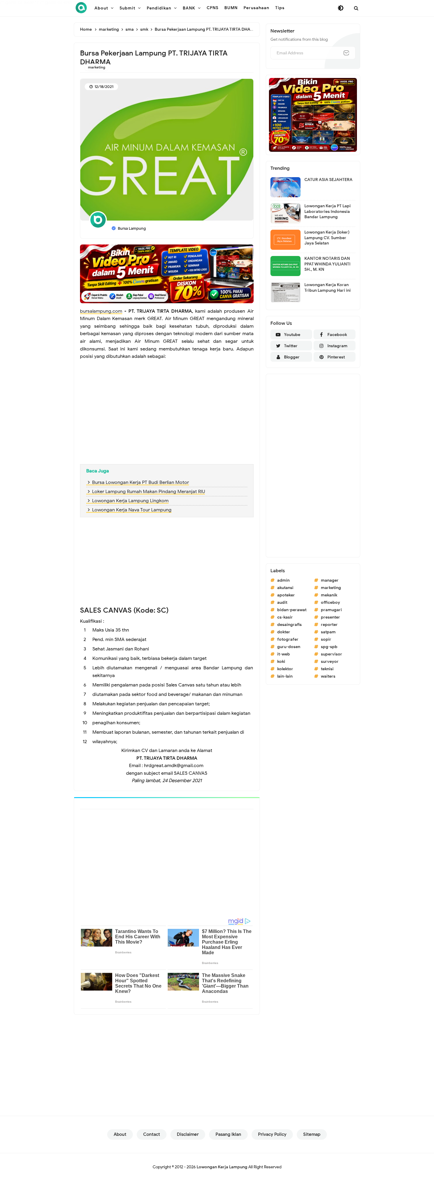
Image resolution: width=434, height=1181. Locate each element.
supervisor (331, 654)
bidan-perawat (291, 609)
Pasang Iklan (228, 1134)
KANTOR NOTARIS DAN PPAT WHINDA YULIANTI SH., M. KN (327, 264)
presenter (330, 617)
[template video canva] (313, 115)
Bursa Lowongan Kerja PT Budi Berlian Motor (140, 482)
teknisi (327, 668)
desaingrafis (289, 624)
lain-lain (285, 676)
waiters (328, 676)
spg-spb (329, 646)
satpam (328, 631)
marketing (96, 67)
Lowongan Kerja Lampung (222, 1166)
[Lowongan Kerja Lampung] (81, 7)
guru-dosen (288, 646)
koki (281, 661)
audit (282, 602)
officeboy (330, 602)
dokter (283, 631)
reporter (329, 624)
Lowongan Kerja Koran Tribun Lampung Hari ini (327, 287)
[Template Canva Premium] (167, 273)
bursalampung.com (101, 311)
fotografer (287, 639)
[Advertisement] (167, 417)
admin (283, 580)
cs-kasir (285, 617)
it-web (283, 654)
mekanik (329, 595)
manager (330, 580)
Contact (151, 1134)
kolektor (285, 668)
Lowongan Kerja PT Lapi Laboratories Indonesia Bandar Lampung (327, 211)
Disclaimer (188, 1134)
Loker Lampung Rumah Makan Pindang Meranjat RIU (148, 492)
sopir (326, 639)
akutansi (285, 587)
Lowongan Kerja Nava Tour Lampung (132, 510)
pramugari (331, 609)
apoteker (286, 595)
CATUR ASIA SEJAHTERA (328, 179)
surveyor (330, 661)
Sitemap (311, 1134)
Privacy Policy (272, 1134)
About (120, 1134)
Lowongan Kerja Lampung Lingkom (130, 501)
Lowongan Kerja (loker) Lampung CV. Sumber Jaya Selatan (327, 237)
